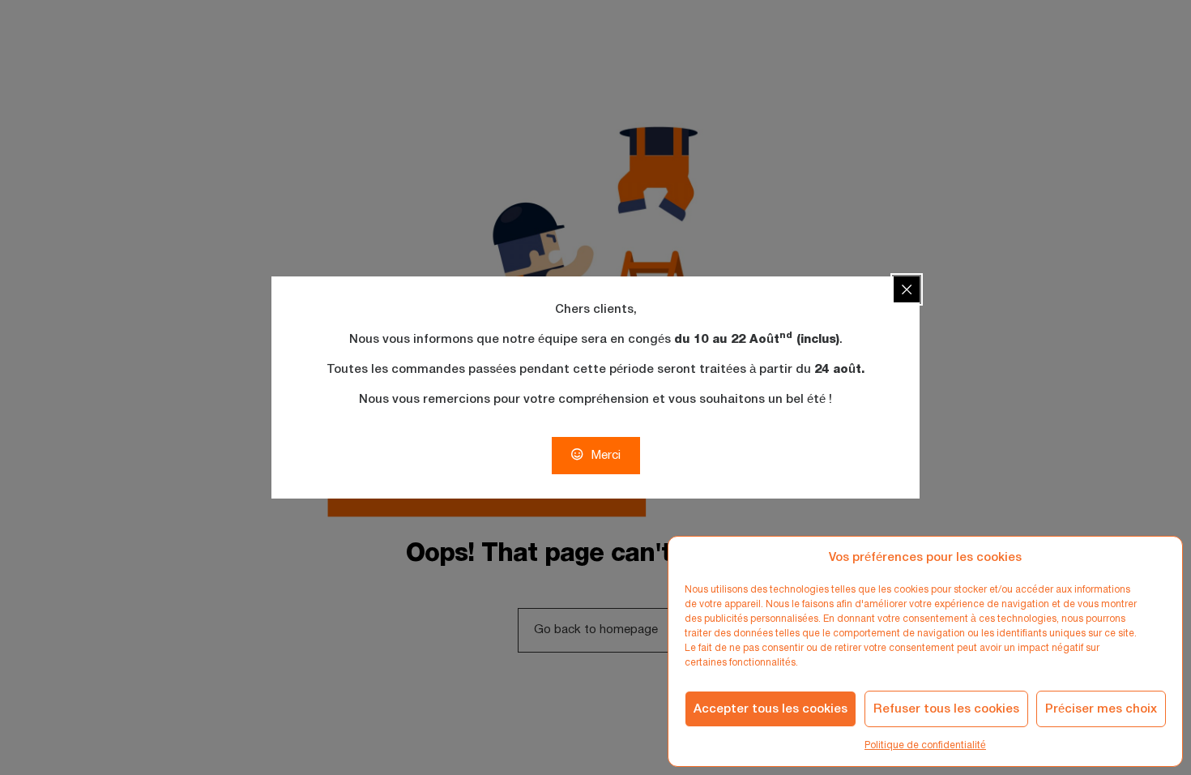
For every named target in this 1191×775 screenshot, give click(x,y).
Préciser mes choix (1101, 709)
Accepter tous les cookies (770, 709)
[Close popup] (907, 289)
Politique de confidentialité (925, 745)
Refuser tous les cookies (946, 709)
